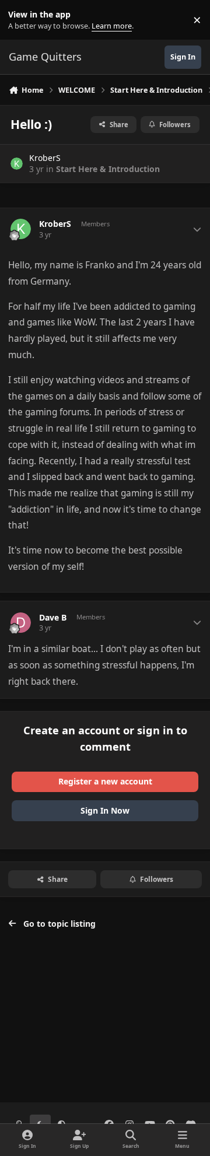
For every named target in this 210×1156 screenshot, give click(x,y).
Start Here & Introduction (108, 168)
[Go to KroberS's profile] (16, 163)
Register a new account (105, 781)
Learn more (22, 20)
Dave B (52, 617)
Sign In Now (105, 810)
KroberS (45, 157)
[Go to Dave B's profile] (20, 622)
